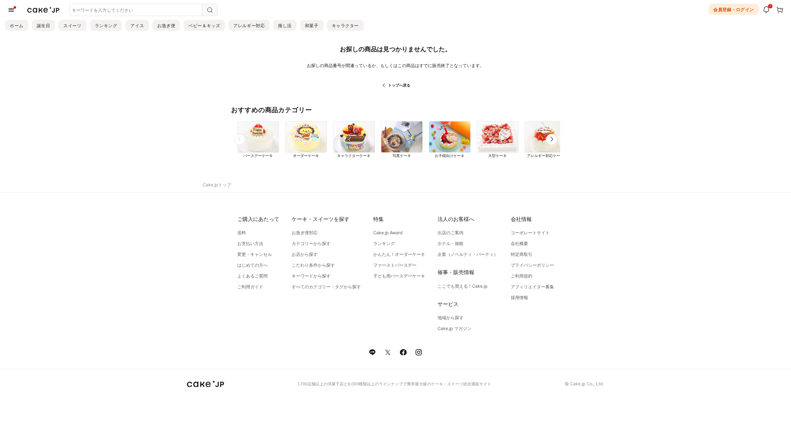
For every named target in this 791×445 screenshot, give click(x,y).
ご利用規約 (521, 275)
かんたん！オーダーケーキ (399, 254)
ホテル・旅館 (450, 243)
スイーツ (72, 25)
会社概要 (519, 243)
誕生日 (43, 25)
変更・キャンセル (254, 254)
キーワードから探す (311, 275)
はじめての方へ (252, 265)
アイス (137, 25)
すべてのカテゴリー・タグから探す (326, 286)
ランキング (106, 25)
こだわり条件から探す (313, 265)
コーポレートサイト (530, 232)
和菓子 (312, 25)
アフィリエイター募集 (532, 286)
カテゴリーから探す (311, 243)
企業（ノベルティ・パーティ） (468, 254)
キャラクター (345, 25)
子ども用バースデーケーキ (399, 275)
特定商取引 (521, 254)
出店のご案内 (450, 232)
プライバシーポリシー (532, 265)
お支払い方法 (250, 243)
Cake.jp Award (388, 232)
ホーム (16, 25)
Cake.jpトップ (217, 184)
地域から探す (450, 317)
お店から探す (305, 254)
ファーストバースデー (395, 265)
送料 (241, 232)
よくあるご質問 (252, 275)
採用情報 (519, 297)
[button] (551, 139)
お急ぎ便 (166, 25)
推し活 (285, 25)
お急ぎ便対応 (305, 232)
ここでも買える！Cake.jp (463, 286)
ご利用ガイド (250, 286)
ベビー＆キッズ (204, 25)
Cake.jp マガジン (455, 328)
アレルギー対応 (249, 25)
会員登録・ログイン (733, 9)
